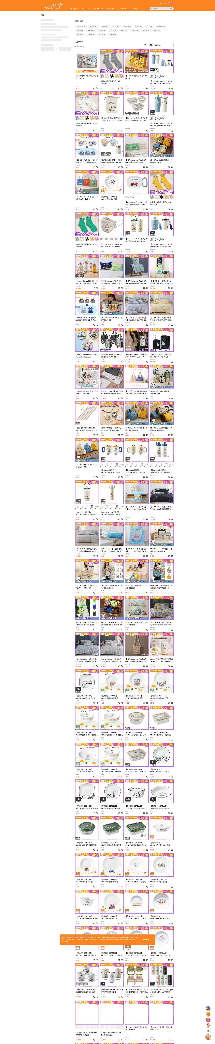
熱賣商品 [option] (158, 45)
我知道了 (146, 940)
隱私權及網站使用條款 (81, 939)
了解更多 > (65, 941)
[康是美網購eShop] (53, 6)
